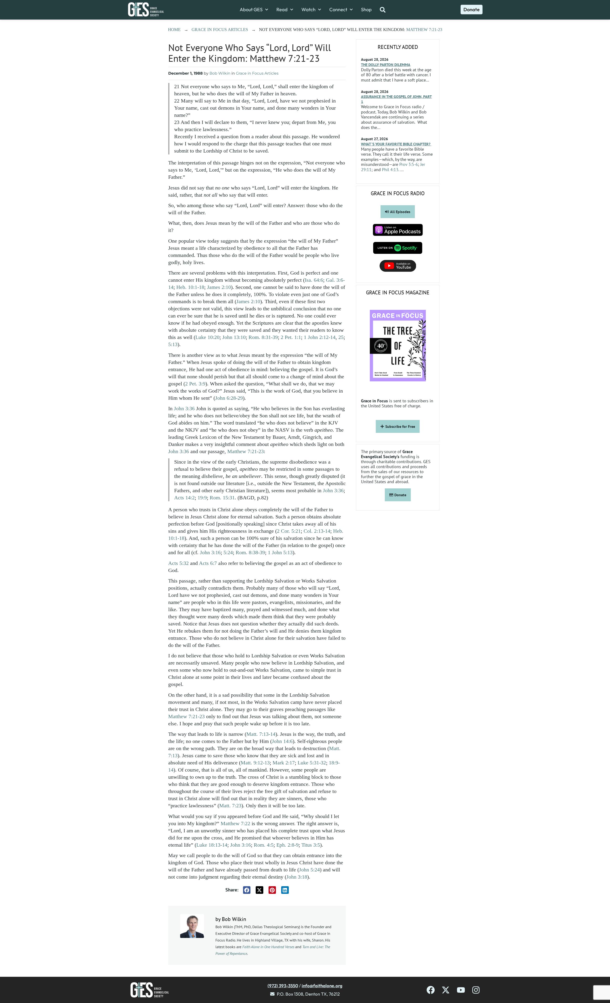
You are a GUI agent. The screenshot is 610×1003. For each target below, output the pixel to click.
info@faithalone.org (322, 985)
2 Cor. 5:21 (289, 531)
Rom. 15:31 (222, 498)
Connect (338, 9)
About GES (251, 9)
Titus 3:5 (310, 845)
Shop (366, 9)
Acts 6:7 (208, 563)
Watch (308, 9)
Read (282, 9)
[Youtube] (461, 990)
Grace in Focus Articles (220, 29)
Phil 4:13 (390, 169)
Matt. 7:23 (230, 806)
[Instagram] (476, 990)
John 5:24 (309, 870)
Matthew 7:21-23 (424, 29)
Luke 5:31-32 (312, 763)
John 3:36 (184, 408)
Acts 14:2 (184, 498)
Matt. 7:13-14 (260, 734)
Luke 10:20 (207, 337)
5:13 (173, 344)
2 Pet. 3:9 (195, 384)
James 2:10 (219, 287)
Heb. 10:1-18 (190, 287)
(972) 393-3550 (283, 985)
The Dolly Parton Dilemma (385, 64)
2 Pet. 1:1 (291, 337)
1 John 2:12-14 (320, 337)
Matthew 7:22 (235, 823)
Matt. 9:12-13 (255, 763)
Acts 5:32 (178, 563)
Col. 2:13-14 (317, 531)
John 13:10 (234, 337)
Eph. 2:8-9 (287, 845)
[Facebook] (431, 990)
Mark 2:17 (284, 763)
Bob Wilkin (219, 73)
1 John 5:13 (280, 552)
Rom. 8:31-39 (263, 337)
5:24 (228, 552)
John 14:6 (282, 741)
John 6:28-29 (229, 398)
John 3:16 (210, 552)
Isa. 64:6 (314, 280)
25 (341, 337)
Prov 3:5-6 (408, 164)
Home (174, 29)
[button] (247, 890)
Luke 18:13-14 (211, 845)
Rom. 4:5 (264, 845)
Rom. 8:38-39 (250, 552)
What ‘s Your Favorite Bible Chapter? (396, 144)
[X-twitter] (446, 990)
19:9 (202, 498)
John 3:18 (296, 877)
